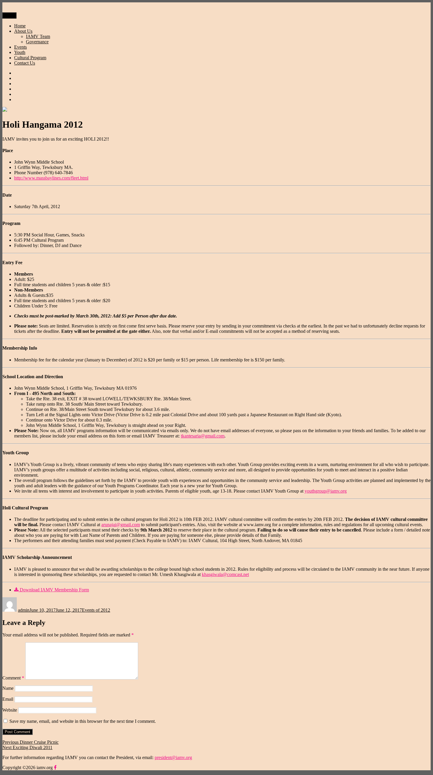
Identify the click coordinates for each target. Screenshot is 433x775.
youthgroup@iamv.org (326, 490)
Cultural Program (30, 57)
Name (8, 688)
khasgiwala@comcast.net (225, 574)
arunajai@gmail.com (120, 524)
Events (20, 47)
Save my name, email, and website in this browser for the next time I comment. (82, 721)
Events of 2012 (96, 610)
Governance (37, 41)
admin (23, 610)
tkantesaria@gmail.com (202, 435)
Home (20, 25)
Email (7, 699)
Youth (19, 52)
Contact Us (24, 62)
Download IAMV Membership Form (54, 589)
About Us (23, 31)
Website (9, 710)
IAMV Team (38, 36)
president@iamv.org (173, 757)
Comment (13, 677)
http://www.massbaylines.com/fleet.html (51, 177)
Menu (9, 15)
